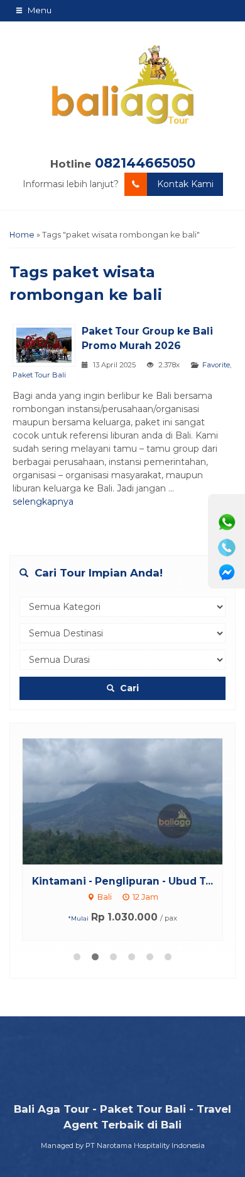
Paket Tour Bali (39, 374)
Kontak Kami (185, 184)
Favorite (216, 364)
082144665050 (145, 163)
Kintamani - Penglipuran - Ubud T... (122, 881)
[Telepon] (226, 547)
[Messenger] (226, 572)
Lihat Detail (134, 801)
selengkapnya (43, 501)
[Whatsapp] (226, 522)
